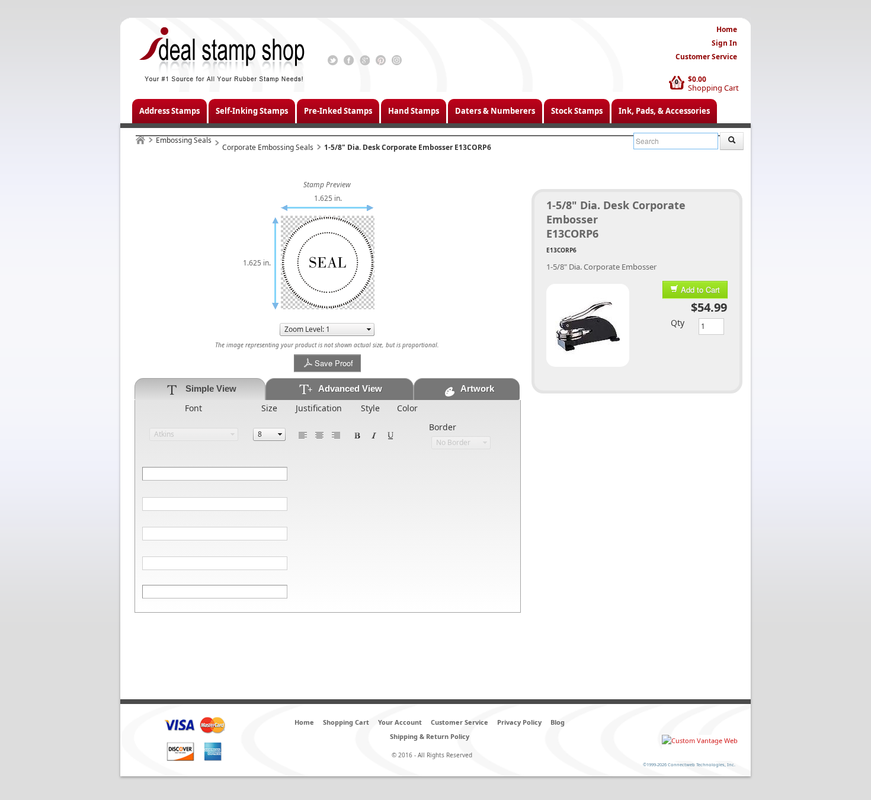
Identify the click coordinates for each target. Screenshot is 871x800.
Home (726, 29)
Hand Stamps (413, 110)
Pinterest (381, 60)
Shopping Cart (713, 87)
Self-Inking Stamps (252, 110)
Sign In (724, 43)
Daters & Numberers (495, 110)
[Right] (336, 435)
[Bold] (357, 435)
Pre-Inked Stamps (338, 110)
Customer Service (706, 57)
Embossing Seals (184, 140)
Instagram (397, 60)
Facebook (349, 60)
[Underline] (390, 435)
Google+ (365, 60)
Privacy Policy (519, 722)
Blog (557, 722)
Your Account (400, 722)
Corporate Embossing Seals (267, 147)
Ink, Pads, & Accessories (664, 110)
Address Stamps (169, 110)
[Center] (319, 435)
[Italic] (374, 435)
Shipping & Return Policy (429, 736)
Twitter (333, 60)
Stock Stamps (577, 110)
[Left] (302, 435)
